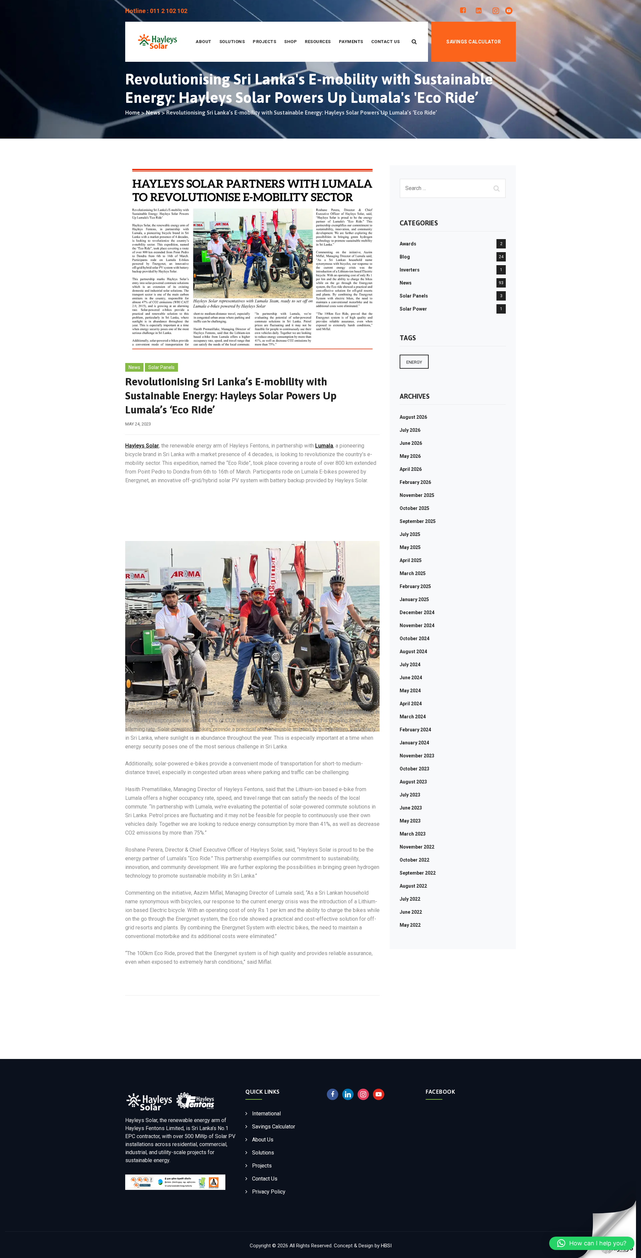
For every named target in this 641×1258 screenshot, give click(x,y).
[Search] (414, 41)
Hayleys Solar (142, 445)
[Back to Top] (631, 1217)
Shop (290, 41)
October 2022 (414, 860)
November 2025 (417, 495)
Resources (318, 41)
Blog (405, 256)
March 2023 (413, 834)
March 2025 (413, 573)
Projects (264, 41)
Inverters (410, 270)
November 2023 (417, 755)
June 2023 (411, 808)
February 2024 (415, 729)
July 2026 (410, 430)
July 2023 (410, 794)
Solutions (232, 41)
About (203, 41)
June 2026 (411, 443)
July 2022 (410, 899)
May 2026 (410, 456)
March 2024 (413, 716)
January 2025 (414, 599)
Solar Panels (161, 367)
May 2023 (410, 821)
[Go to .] (132, 113)
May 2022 (410, 925)
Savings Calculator (473, 41)
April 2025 (411, 560)
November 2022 (417, 847)
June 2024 (411, 677)
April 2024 (411, 703)
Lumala (324, 445)
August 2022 (413, 886)
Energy (414, 362)
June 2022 (411, 912)
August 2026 (413, 417)
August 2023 (413, 781)
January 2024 (414, 742)
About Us (262, 1139)
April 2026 (411, 469)
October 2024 (414, 638)
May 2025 (410, 547)
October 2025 (414, 508)
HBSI (386, 1246)
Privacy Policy (268, 1192)
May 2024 (410, 690)
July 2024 (410, 664)
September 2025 (418, 521)
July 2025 (410, 534)
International (266, 1113)
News (134, 367)
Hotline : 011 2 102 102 (156, 10)
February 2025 (415, 586)
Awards (408, 243)
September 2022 (418, 873)
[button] (591, 1243)
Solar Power (413, 309)
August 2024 (413, 651)
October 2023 (414, 768)
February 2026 (415, 482)
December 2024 (417, 612)
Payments (351, 41)
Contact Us (385, 41)
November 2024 (417, 625)
